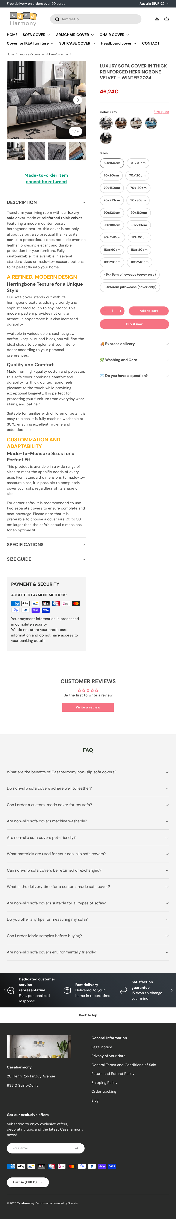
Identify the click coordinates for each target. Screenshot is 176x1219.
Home (10, 54)
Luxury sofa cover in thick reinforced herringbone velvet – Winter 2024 (46, 54)
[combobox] (96, 19)
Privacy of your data (108, 1055)
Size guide (161, 112)
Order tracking (103, 1091)
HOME (12, 34)
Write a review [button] (88, 707)
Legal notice (101, 1047)
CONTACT (150, 43)
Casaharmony (25, 1203)
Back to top (88, 1015)
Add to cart (149, 311)
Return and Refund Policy (112, 1073)
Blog (95, 1100)
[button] (166, 19)
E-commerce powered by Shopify (56, 1203)
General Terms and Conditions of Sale (123, 1064)
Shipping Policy (104, 1082)
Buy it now (134, 324)
